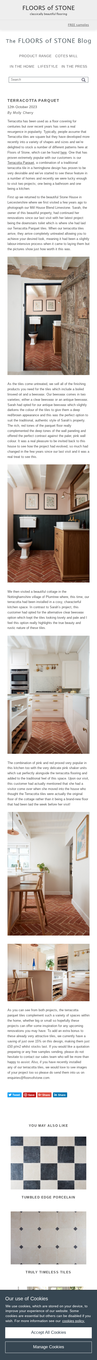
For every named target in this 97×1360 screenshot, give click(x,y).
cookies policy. (73, 1321)
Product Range (35, 56)
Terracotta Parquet (20, 163)
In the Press (74, 66)
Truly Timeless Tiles (48, 1272)
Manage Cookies (48, 1347)
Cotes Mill (66, 56)
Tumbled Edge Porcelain (48, 1197)
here (63, 152)
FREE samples (78, 25)
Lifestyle (48, 66)
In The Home (22, 66)
